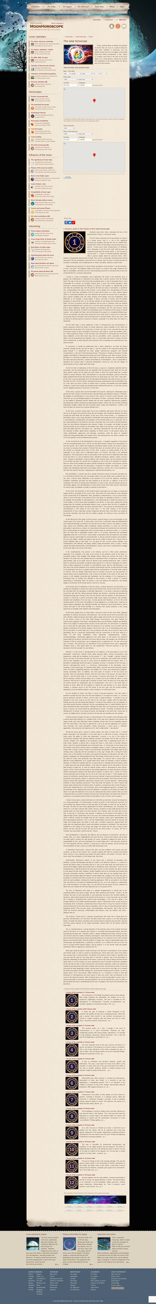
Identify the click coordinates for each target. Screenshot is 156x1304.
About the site (115, 1274)
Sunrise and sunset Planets (40, 208)
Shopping (40, 1289)
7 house (69, 1210)
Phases (112, 6)
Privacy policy (116, 1285)
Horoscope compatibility (39, 121)
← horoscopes (68, 36)
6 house (120, 1206)
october (50, 49)
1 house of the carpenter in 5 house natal (80, 1059)
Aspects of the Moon (97, 1283)
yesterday (49, 41)
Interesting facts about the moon (42, 255)
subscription (97, 19)
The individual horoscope (40, 104)
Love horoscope (36, 129)
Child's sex (40, 1276)
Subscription (115, 1281)
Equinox (93, 1289)
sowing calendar (35, 12)
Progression (54, 1285)
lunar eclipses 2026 (109, 12)
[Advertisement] (95, 198)
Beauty (31, 1283)
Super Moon (95, 1287)
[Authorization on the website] (111, 26)
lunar (56, 1283)
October (73, 1278)
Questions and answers (118, 1278)
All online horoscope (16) (40, 145)
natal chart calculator (68, 12)
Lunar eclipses (36, 184)
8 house (79, 1210)
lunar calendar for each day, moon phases (45, 29)
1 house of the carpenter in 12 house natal (80, 1175)
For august (67, 6)
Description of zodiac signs (40, 247)
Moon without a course (98, 1281)
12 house (119, 1210)
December (73, 1283)
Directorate (53, 1287)
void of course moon (95, 12)
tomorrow (42, 41)
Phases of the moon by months (42, 168)
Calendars (36, 6)
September (73, 1276)
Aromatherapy (41, 1287)
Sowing (31, 1287)
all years (45, 57)
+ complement (108, 19)
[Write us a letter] (124, 26)
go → (114, 1004)
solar (44, 184)
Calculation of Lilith (56, 1278)
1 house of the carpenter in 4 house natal (80, 1042)
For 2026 (34, 57)
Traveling (40, 1294)
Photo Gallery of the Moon (40, 231)
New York (122, 19)
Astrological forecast (38, 113)
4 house (99, 1206)
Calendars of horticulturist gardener (43, 74)
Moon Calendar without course (41, 200)
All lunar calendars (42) (39, 82)
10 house (99, 1210)
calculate (68, 177)
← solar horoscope (80, 36)
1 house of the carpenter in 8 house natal (80, 1108)
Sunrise (93, 1285)
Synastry (53, 1289)
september (43, 49)
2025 (39, 57)
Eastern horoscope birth (39, 96)
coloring (52, 65)
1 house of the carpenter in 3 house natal (80, 1025)
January (73, 1285)
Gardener (31, 1285)
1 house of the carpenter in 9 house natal (80, 1125)
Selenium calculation (56, 1281)
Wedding (39, 1292)
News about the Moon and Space (42, 263)
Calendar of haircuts (38, 65)
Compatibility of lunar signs (41, 192)
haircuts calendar (46, 12)
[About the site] (117, 26)
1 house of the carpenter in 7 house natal (80, 1092)
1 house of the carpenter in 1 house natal (80, 992)
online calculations (82, 12)
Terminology (115, 1283)
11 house (109, 1210)
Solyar (52, 1283)
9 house (89, 1210)
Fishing (31, 1289)
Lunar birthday (36, 137)
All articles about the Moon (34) (42, 271)
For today (52, 6)
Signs (122, 6)
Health (31, 1278)
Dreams (39, 1274)
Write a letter (115, 1276)
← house (90, 36)
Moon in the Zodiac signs (40, 176)
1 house (69, 1206)
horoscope (57, 12)
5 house (110, 1206)
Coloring (31, 1276)
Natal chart (53, 1274)
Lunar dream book (37, 239)
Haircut (31, 1274)
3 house (89, 1206)
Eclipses (93, 1278)
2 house (79, 1206)
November (73, 1281)
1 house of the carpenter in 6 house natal (80, 1075)
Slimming (32, 1281)
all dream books (50, 239)
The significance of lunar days (41, 160)
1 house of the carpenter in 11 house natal (80, 1158)
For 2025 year (74, 1289)
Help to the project (118, 1288)
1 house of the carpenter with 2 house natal (81, 1009)
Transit (52, 1276)
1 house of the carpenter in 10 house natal (80, 1141)
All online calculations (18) (40, 216)
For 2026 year (83, 6)
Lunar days (99, 6)
